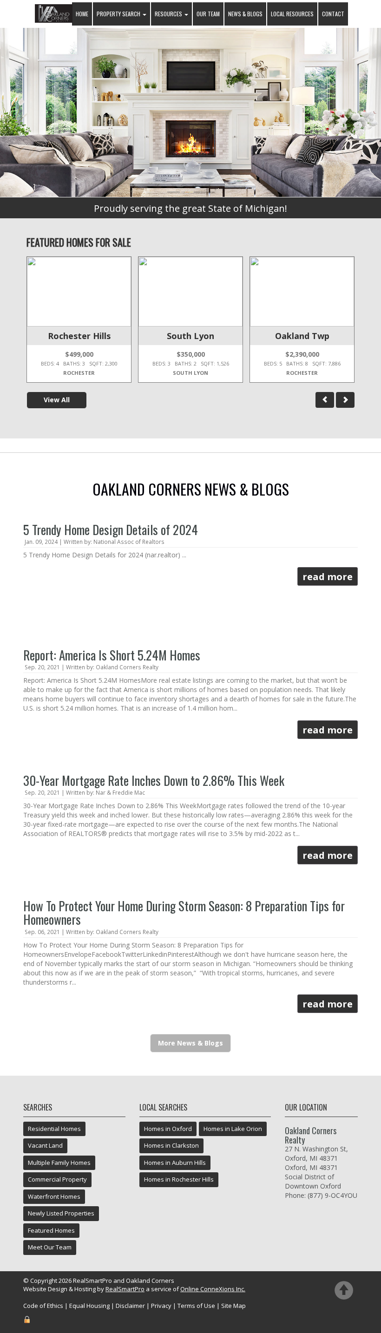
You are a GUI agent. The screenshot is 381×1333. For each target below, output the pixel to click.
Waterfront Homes (54, 1196)
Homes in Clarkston (171, 1145)
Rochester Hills (79, 335)
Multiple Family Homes (59, 1162)
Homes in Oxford (168, 1128)
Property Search (119, 14)
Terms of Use (196, 1305)
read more (327, 576)
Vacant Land (45, 1145)
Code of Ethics (43, 1305)
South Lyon (190, 335)
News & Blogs (245, 14)
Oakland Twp (302, 335)
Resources (169, 14)
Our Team (208, 14)
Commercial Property (57, 1179)
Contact (333, 14)
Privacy (161, 1305)
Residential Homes (54, 1128)
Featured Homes (51, 1230)
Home (82, 14)
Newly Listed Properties (61, 1213)
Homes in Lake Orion (233, 1128)
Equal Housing (89, 1305)
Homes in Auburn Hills (175, 1162)
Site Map (233, 1305)
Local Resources (292, 14)
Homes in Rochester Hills (179, 1179)
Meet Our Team (50, 1247)
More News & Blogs (190, 1043)
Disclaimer (130, 1305)
